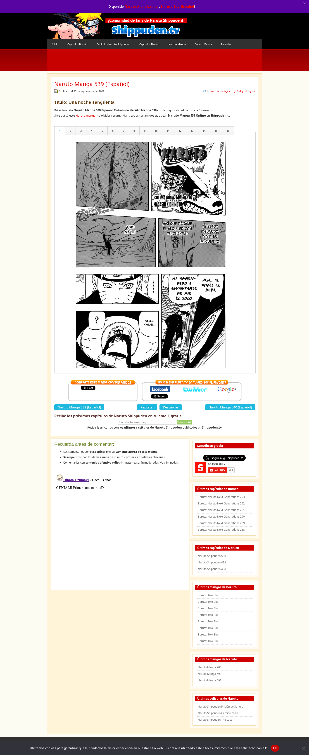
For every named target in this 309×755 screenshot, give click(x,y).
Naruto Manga (177, 44)
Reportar (147, 407)
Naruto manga (85, 115)
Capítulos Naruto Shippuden (113, 44)
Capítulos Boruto (77, 44)
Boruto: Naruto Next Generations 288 (221, 530)
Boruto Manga (203, 44)
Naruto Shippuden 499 (212, 562)
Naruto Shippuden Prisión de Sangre (220, 706)
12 (180, 130)
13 (192, 130)
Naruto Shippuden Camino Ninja (218, 713)
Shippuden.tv (117, 26)
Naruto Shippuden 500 (212, 556)
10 (156, 130)
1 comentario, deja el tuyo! (222, 91)
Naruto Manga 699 (209, 674)
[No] (303, 748)
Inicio (55, 44)
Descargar (170, 407)
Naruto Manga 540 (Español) (230, 407)
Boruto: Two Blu (208, 595)
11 (168, 130)
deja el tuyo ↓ (247, 91)
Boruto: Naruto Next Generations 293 (221, 497)
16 (228, 130)
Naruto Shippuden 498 (212, 569)
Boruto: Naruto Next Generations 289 (221, 523)
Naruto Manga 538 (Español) (79, 407)
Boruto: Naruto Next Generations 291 (221, 510)
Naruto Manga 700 (209, 667)
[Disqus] (119, 528)
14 (204, 130)
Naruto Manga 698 (209, 680)
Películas (226, 44)
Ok (275, 748)
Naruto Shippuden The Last (215, 720)
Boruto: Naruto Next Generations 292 (221, 503)
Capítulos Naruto (149, 44)
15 (216, 130)
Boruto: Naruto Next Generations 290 (221, 516)
